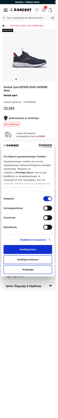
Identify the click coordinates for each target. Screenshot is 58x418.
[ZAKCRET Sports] (21, 9)
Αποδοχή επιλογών (28, 259)
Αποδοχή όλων (27, 249)
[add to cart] (50, 10)
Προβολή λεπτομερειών (33, 239)
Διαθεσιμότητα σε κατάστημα (24, 118)
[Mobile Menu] (5, 10)
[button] (3, 17)
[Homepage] (3, 26)
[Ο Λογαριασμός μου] (44, 9)
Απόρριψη (28, 269)
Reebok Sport (10, 95)
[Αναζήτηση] (53, 18)
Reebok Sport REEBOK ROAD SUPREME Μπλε (27, 26)
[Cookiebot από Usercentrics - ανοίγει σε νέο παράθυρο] (39, 146)
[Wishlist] (37, 9)
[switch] (47, 208)
